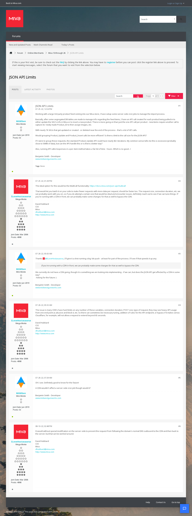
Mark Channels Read (43, 44)
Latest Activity (32, 89)
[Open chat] (184, 508)
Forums (16, 36)
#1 (179, 105)
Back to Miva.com (13, 3)
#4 (179, 305)
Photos (51, 89)
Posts (15, 89)
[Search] (181, 19)
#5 (179, 377)
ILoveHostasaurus (55, 258)
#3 (179, 253)
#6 (179, 426)
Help (148, 502)
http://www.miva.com (44, 214)
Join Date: (17, 135)
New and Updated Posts (20, 44)
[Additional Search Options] (174, 19)
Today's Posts (67, 44)
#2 (179, 181)
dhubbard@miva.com (45, 212)
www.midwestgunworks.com (48, 159)
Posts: (15, 137)
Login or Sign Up (174, 3)
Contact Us (161, 502)
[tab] (15, 89)
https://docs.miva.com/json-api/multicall (108, 186)
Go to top (176, 502)
